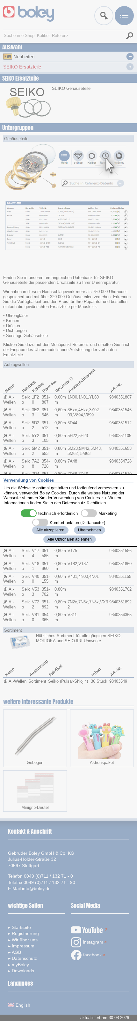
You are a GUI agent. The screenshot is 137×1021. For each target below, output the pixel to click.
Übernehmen (89, 530)
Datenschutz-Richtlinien (84, 502)
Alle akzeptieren (50, 530)
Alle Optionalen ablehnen (69, 539)
